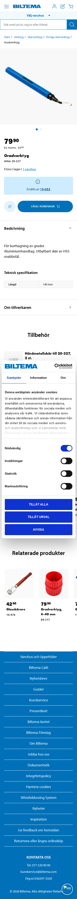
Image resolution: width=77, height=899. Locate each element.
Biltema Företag (38, 732)
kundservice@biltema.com (39, 872)
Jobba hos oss (38, 754)
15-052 (45, 189)
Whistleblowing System (38, 797)
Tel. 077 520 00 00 (38, 865)
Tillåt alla (38, 504)
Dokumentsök (38, 765)
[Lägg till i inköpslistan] (10, 206)
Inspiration (38, 819)
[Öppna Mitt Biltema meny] (54, 6)
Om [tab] (63, 377)
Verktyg (19, 37)
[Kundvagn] (71, 6)
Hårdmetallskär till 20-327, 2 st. (48, 355)
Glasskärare (15, 609)
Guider (38, 689)
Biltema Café (38, 667)
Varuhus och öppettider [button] (38, 656)
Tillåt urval (38, 517)
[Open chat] (67, 889)
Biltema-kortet (39, 721)
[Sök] (72, 24)
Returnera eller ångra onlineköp (38, 840)
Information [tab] (38, 377)
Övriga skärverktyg (58, 37)
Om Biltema (39, 743)
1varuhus (29, 169)
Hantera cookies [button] (38, 786)
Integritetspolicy (38, 775)
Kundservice (38, 700)
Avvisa (38, 529)
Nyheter (38, 808)
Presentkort (38, 710)
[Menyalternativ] (6, 6)
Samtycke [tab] (14, 377)
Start (7, 37)
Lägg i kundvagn (42, 206)
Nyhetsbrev (38, 678)
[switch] (66, 460)
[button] (38, 15)
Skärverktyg (35, 37)
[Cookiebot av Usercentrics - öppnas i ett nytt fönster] (54, 366)
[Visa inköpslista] (63, 6)
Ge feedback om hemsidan (38, 830)
